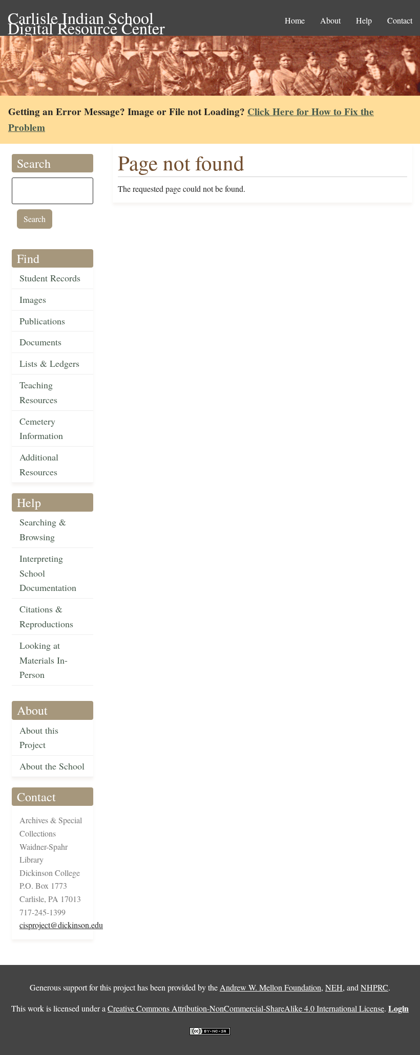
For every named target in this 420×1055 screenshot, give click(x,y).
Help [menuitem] (364, 20)
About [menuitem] (330, 20)
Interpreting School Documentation (47, 573)
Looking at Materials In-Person (43, 660)
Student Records (49, 278)
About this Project (38, 737)
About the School (52, 766)
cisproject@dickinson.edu (61, 924)
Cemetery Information (41, 428)
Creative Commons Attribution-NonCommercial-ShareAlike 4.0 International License (246, 1008)
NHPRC (374, 987)
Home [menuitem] (295, 20)
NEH (334, 987)
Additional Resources (38, 464)
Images (32, 299)
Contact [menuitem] (399, 20)
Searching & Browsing (42, 529)
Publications (42, 321)
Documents (40, 342)
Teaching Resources (38, 392)
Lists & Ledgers (49, 363)
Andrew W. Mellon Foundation (270, 987)
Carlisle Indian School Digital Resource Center (86, 19)
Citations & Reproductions (46, 616)
